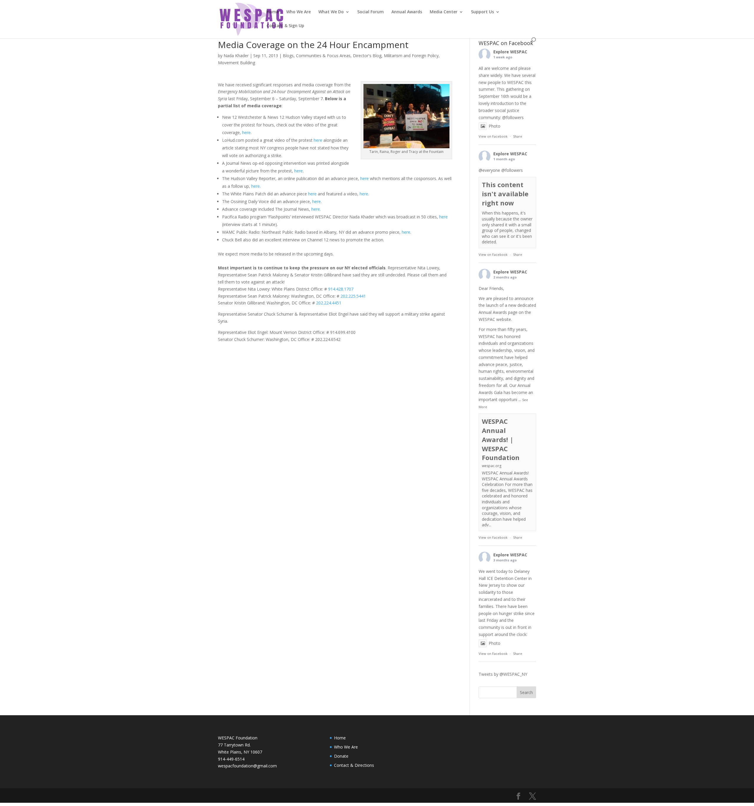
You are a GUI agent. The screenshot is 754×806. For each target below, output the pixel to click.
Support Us (482, 12)
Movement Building (236, 62)
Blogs (288, 55)
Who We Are (298, 12)
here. (316, 209)
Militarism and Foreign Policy (411, 55)
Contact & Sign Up (285, 26)
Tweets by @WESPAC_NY (503, 674)
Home (273, 12)
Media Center (443, 12)
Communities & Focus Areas (323, 55)
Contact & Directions (354, 765)
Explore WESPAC (510, 52)
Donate (341, 756)
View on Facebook (493, 136)
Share (517, 136)
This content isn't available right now (505, 193)
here (246, 132)
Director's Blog (367, 55)
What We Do (331, 12)
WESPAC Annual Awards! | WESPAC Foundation (501, 439)
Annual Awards (406, 12)
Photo (494, 126)
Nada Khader (236, 55)
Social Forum (370, 12)
